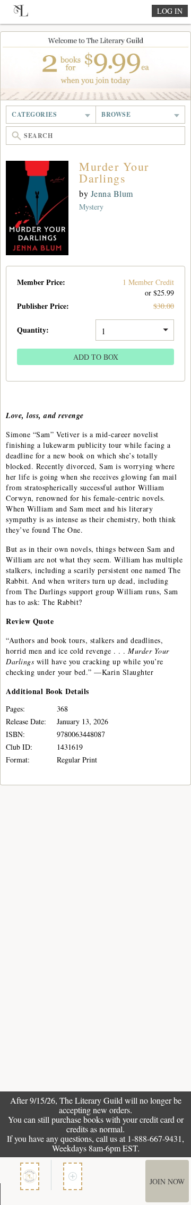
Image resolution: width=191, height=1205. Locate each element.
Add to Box (95, 357)
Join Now (167, 1181)
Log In (170, 11)
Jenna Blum (112, 193)
